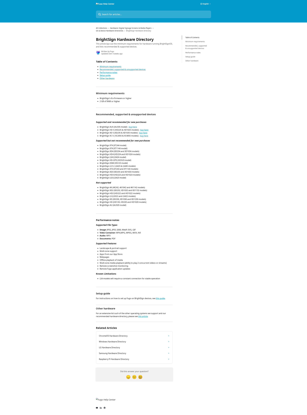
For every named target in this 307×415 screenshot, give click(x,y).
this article (143, 316)
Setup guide (105, 75)
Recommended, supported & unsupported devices (123, 69)
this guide (160, 298)
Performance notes (108, 72)
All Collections (101, 28)
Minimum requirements (110, 66)
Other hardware (107, 78)
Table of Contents (192, 37)
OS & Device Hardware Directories (109, 31)
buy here (133, 127)
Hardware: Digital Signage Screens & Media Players (131, 28)
